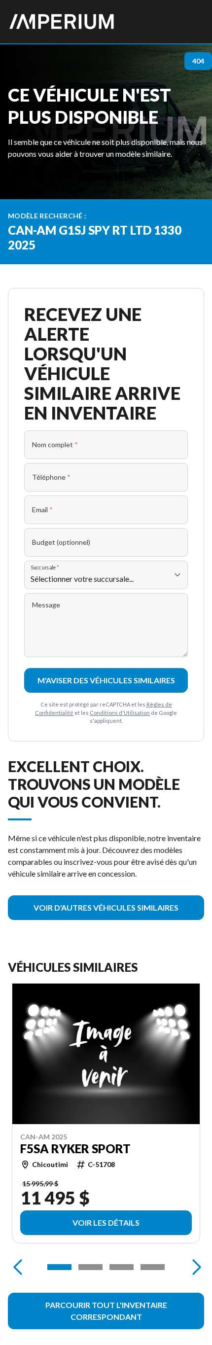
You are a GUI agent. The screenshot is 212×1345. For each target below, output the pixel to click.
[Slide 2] (90, 1267)
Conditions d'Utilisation (120, 712)
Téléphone (51, 477)
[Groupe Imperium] (62, 21)
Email (42, 509)
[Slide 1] (59, 1267)
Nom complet (55, 444)
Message (46, 605)
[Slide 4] (153, 1267)
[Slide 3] (121, 1267)
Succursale (45, 567)
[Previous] (18, 1267)
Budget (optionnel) (61, 542)
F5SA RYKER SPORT (75, 1149)
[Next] (194, 1267)
